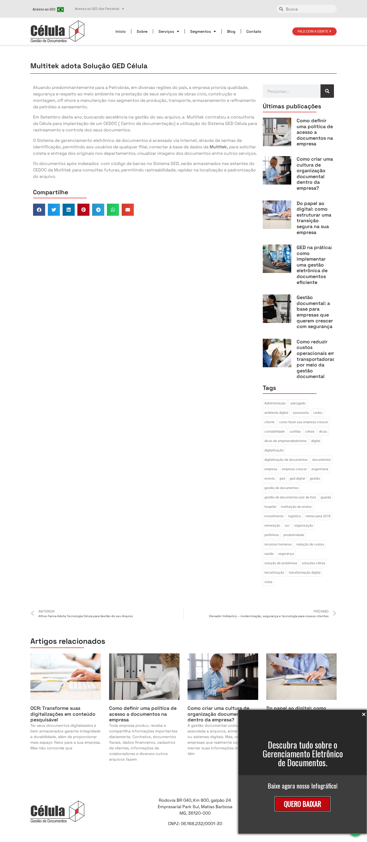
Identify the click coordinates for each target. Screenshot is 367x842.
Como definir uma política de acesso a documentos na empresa (315, 132)
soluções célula (313, 563)
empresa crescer (294, 469)
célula (309, 431)
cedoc (318, 413)
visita (268, 582)
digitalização (274, 450)
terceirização (274, 572)
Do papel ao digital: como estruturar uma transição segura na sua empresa (314, 217)
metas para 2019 (317, 516)
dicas (323, 431)
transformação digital (305, 572)
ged (282, 478)
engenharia (319, 469)
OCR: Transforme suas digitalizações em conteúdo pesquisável (62, 714)
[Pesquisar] (327, 91)
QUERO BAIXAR (302, 804)
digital (315, 441)
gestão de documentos (281, 488)
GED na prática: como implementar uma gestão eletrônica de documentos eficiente (314, 264)
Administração (275, 403)
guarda (326, 497)
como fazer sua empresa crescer (303, 422)
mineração (272, 525)
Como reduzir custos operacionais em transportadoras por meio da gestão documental (316, 359)
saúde (269, 554)
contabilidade (274, 431)
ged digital (297, 478)
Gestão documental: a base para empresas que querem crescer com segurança (315, 311)
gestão (315, 478)
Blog (231, 31)
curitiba (295, 431)
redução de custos (310, 544)
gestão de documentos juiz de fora (290, 497)
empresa (270, 469)
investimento (274, 516)
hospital (270, 507)
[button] (39, 210)
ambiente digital (276, 413)
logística (294, 516)
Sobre (142, 31)
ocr (287, 525)
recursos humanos (278, 544)
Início (121, 31)
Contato (253, 31)
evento (269, 478)
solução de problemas (280, 563)
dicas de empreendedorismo (285, 441)
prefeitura (271, 535)
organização (303, 525)
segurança (286, 554)
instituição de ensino (296, 507)
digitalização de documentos (286, 460)
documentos (321, 460)
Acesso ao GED (44, 9)
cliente (269, 422)
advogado (297, 403)
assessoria (301, 413)
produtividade (293, 535)
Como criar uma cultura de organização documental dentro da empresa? (315, 173)
